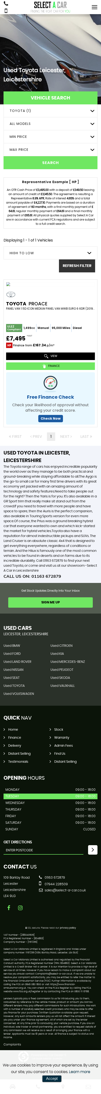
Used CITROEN (61, 645)
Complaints (12, 1044)
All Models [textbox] (20, 123)
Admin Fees (63, 745)
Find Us (59, 753)
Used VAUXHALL (62, 686)
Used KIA (57, 654)
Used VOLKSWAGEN (19, 694)
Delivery (14, 745)
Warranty (61, 737)
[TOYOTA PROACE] (50, 284)
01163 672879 (54, 877)
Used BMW (12, 645)
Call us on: (32, 576)
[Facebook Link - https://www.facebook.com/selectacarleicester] (9, 908)
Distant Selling (19, 753)
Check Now (51, 418)
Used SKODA (60, 678)
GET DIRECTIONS (18, 842)
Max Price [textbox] (19, 149)
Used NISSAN (13, 670)
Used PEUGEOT (61, 670)
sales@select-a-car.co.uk (65, 890)
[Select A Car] (50, 7)
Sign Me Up (50, 602)
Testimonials (18, 761)
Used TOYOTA (14, 686)
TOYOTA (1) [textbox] (20, 110)
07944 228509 (56, 884)
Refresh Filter (77, 266)
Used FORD (12, 654)
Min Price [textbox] (18, 136)
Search (50, 163)
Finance (14, 737)
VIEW (53, 356)
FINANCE (53, 366)
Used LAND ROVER (17, 662)
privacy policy (68, 928)
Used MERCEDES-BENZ (67, 662)
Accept (52, 1079)
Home (13, 729)
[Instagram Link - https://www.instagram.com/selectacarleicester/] (20, 908)
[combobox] (50, 110)
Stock (58, 729)
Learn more (79, 1072)
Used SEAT (11, 678)
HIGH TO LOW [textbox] (22, 253)
